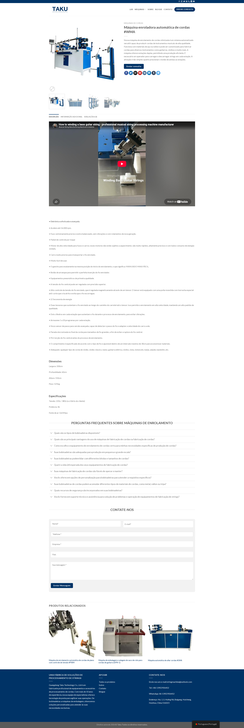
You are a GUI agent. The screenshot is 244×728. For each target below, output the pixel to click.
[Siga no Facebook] (179, 1)
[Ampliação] (52, 88)
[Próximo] (115, 56)
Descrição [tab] (54, 117)
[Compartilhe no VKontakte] (144, 73)
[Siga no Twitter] (184, 1)
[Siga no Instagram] (181, 1)
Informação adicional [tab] (71, 117)
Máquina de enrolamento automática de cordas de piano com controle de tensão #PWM (71, 661)
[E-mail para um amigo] (135, 73)
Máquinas (139, 9)
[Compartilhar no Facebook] (126, 73)
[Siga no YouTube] (194, 1)
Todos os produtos (107, 682)
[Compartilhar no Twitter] (131, 73)
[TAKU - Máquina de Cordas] (60, 9)
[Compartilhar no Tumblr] (154, 73)
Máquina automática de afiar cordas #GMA (165, 660)
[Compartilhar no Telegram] (158, 73)
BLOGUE (158, 9)
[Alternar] (51, 433)
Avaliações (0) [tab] (90, 117)
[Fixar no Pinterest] (140, 73)
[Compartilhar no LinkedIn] (149, 73)
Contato (168, 9)
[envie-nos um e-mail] (186, 1)
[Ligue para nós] (189, 1)
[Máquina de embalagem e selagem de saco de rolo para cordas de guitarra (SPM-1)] (122, 633)
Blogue (102, 691)
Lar (131, 9)
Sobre (150, 9)
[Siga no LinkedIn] (191, 1)
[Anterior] (53, 56)
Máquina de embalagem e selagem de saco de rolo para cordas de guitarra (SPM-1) (120, 661)
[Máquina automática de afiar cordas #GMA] (171, 633)
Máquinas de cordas (133, 23)
